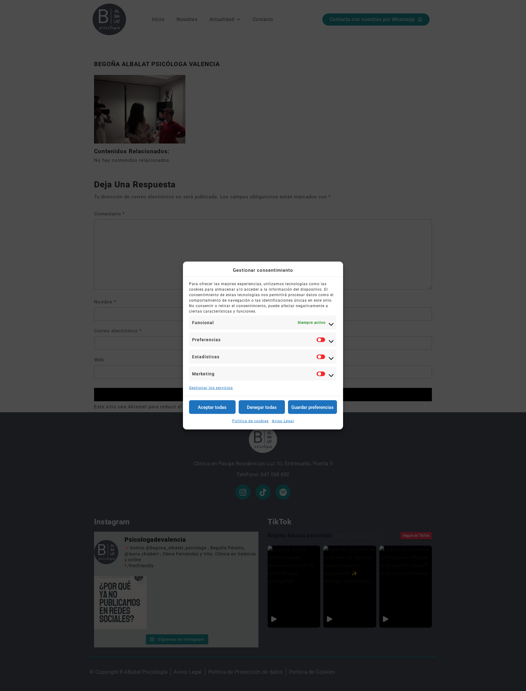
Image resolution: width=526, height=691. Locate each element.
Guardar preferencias (312, 407)
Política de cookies (250, 421)
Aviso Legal (283, 421)
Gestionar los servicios (211, 388)
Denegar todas (262, 407)
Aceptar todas (212, 407)
